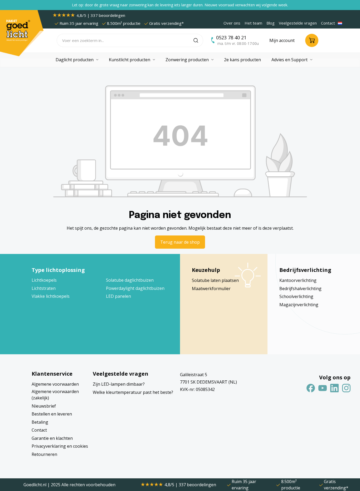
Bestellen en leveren (52, 414)
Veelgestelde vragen (298, 23)
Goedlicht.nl (35, 485)
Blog (270, 23)
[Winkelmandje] (311, 40)
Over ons (231, 23)
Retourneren (44, 454)
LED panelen (118, 296)
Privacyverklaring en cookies (60, 446)
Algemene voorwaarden (55, 384)
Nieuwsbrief (44, 406)
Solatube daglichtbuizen (130, 280)
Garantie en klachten (52, 438)
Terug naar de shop (180, 242)
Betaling (40, 422)
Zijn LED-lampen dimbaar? (119, 384)
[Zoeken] (198, 40)
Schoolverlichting (296, 296)
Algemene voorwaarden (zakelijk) (55, 395)
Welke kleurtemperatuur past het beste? (133, 392)
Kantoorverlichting (298, 280)
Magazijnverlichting (298, 305)
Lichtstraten (44, 288)
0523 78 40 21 (231, 37)
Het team (253, 23)
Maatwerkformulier (211, 288)
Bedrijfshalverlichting (300, 288)
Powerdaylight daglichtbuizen (135, 288)
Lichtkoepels (44, 280)
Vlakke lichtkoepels (51, 296)
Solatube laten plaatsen (215, 280)
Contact (328, 23)
